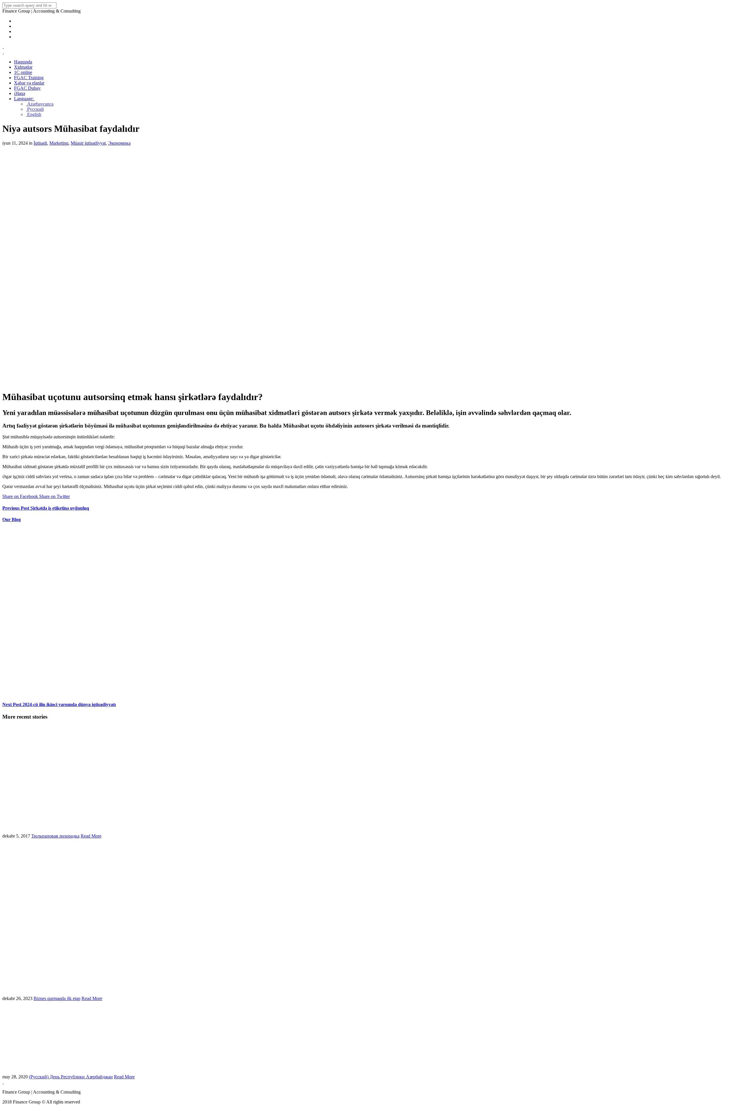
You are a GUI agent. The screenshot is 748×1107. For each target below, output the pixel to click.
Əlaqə (19, 93)
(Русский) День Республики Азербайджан (71, 1076)
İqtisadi (40, 143)
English (33, 114)
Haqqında (23, 61)
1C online (23, 72)
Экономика (119, 143)
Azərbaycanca (39, 103)
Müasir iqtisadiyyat (88, 143)
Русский (35, 109)
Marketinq (58, 143)
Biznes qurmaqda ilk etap (57, 998)
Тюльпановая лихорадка (55, 835)
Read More (91, 835)
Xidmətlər (23, 67)
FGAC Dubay (27, 88)
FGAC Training (29, 77)
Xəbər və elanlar (29, 82)
